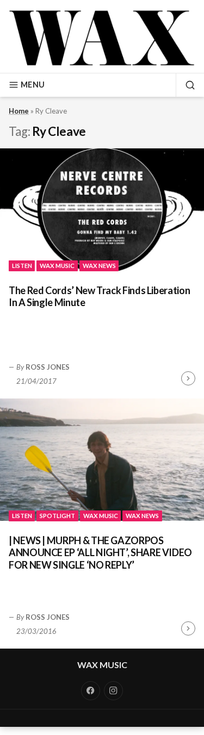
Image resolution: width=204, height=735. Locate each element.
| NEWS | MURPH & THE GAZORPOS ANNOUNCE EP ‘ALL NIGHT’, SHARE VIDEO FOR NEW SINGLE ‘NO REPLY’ (100, 552)
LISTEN (22, 265)
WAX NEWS (99, 265)
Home (19, 111)
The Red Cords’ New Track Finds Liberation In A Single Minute (99, 296)
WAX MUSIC (57, 265)
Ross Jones (48, 367)
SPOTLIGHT (57, 515)
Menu (33, 84)
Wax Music (102, 664)
